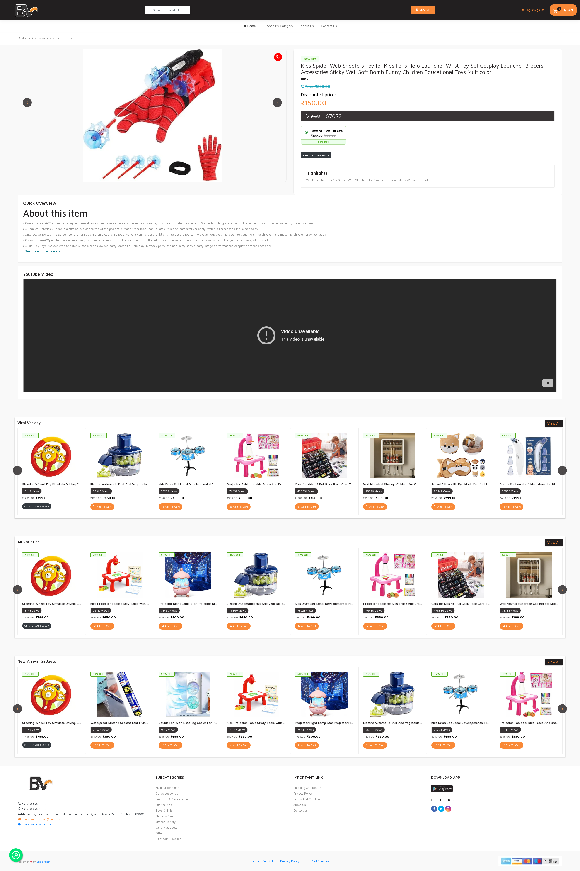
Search (424, 10)
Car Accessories (167, 793)
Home (251, 26)
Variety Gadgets (166, 827)
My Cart (565, 9)
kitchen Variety (166, 822)
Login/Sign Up (534, 10)
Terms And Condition (307, 799)
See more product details (42, 251)
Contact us (300, 810)
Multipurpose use (167, 788)
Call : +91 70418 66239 (316, 155)
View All (553, 423)
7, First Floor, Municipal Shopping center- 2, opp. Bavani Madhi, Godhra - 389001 (81, 814)
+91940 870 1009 (33, 803)
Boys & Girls (164, 810)
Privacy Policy (302, 793)
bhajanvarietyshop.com (37, 824)
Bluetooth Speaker (168, 839)
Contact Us (329, 26)
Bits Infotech (43, 861)
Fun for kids (64, 38)
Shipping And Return (307, 788)
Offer (159, 833)
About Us (307, 26)
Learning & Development (173, 799)
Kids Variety (43, 38)
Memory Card (165, 816)
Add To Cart (103, 506)
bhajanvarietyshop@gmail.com (42, 819)
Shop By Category (280, 26)
